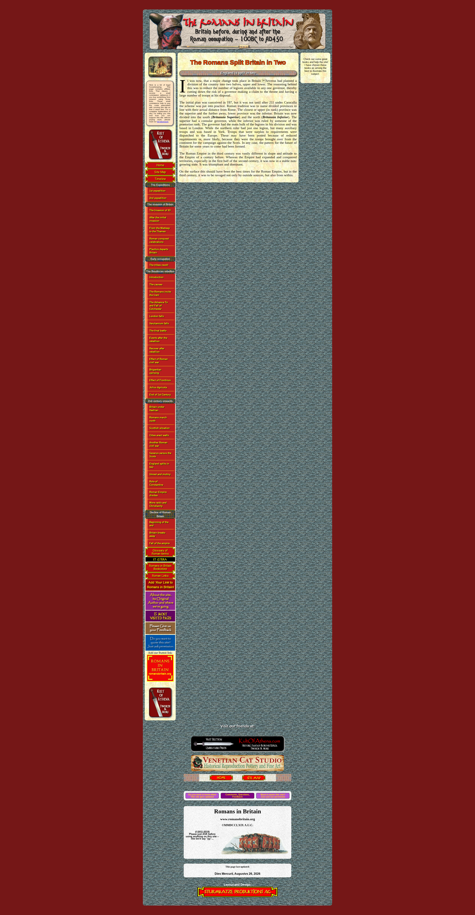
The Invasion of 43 (160, 210)
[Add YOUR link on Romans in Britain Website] (160, 589)
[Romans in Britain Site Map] (253, 779)
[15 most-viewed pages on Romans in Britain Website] (160, 620)
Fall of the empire (159, 543)
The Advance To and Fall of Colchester (158, 305)
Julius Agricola (158, 387)
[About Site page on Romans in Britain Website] (160, 609)
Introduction (156, 277)
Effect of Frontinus (160, 380)
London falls (156, 316)
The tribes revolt (158, 265)
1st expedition (157, 190)
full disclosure (162, 122)
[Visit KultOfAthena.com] (237, 752)
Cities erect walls (159, 435)
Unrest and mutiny (160, 474)
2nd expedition (157, 198)
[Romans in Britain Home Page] (221, 779)
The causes (155, 284)
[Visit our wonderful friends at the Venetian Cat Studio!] (237, 770)
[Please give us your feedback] (160, 633)
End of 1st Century (160, 394)
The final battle (157, 330)
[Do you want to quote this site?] (160, 649)
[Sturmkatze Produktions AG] (237, 896)
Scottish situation (159, 428)
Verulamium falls (159, 323)
